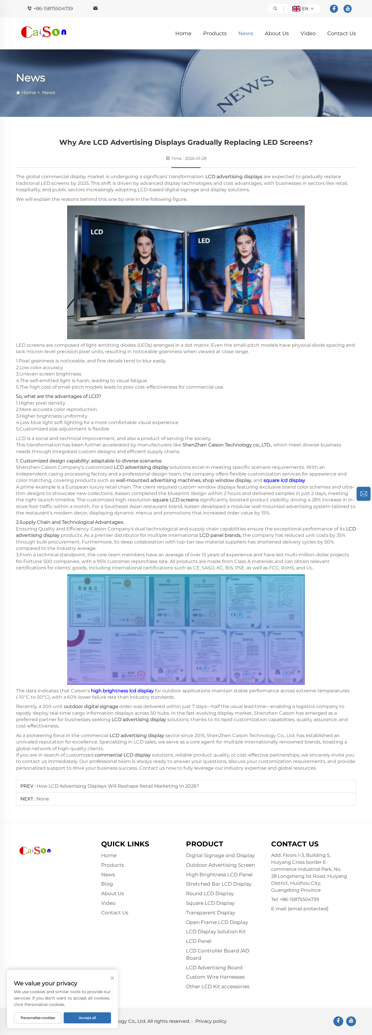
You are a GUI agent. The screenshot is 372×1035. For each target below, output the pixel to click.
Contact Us (341, 33)
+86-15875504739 (53, 8)
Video (308, 33)
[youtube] (348, 9)
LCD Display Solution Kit (216, 931)
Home (183, 33)
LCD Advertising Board (214, 967)
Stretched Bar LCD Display (218, 884)
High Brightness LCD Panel (219, 874)
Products (215, 33)
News (245, 33)
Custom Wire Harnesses (215, 977)
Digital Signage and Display (220, 855)
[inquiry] (364, 494)
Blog (107, 884)
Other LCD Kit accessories (217, 986)
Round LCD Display (210, 893)
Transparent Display (210, 913)
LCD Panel (199, 941)
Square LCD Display (210, 903)
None (42, 799)
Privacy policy (211, 1021)
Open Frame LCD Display (217, 922)
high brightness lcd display (122, 690)
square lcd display (284, 480)
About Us (277, 33)
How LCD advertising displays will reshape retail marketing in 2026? (118, 786)
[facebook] (334, 9)
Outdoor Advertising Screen (220, 865)
